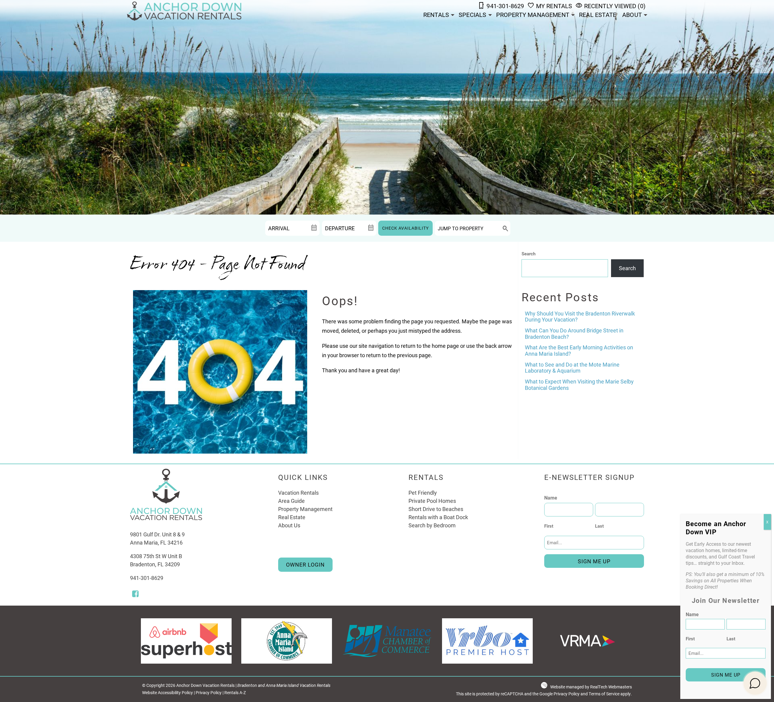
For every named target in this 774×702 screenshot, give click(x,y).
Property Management (533, 14)
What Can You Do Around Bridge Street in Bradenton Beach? (574, 333)
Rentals (436, 14)
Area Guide (291, 500)
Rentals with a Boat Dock (438, 517)
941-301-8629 (146, 577)
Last (599, 526)
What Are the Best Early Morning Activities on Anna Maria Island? (579, 350)
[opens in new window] (135, 594)
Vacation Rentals (298, 492)
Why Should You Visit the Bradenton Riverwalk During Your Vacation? (580, 316)
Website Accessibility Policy (167, 692)
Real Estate (597, 14)
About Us (289, 525)
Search (528, 254)
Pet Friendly (422, 492)
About (632, 14)
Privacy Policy (209, 692)
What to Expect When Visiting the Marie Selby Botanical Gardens (579, 384)
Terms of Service (604, 694)
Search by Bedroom (432, 525)
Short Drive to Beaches (435, 509)
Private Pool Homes (432, 500)
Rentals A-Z (235, 692)
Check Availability (405, 228)
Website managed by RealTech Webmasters (591, 687)
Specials (472, 14)
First (548, 526)
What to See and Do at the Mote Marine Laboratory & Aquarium (572, 367)
